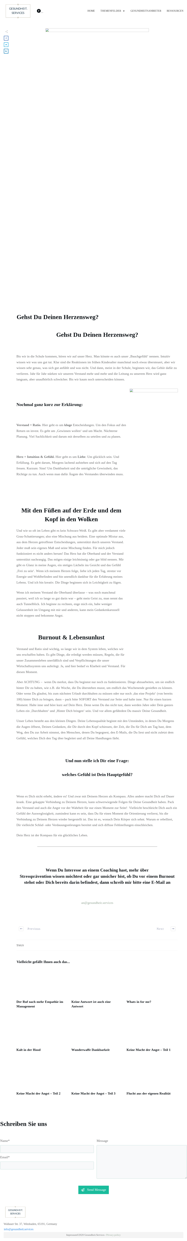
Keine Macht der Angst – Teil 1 (152, 1036)
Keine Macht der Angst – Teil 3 (97, 1079)
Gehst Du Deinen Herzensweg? (58, 317)
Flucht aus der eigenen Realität (152, 1079)
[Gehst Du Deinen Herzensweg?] (97, 165)
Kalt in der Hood (42, 1036)
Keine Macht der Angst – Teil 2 (42, 1079)
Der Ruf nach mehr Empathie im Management (42, 990)
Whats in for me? (152, 990)
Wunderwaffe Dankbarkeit (97, 1036)
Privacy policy (113, 1235)
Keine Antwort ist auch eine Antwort (97, 990)
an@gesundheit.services (97, 903)
